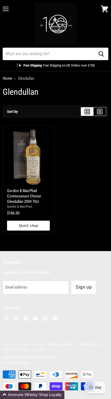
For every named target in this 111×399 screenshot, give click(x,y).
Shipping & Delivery (61, 344)
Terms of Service (30, 344)
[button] (32, 395)
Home (7, 78)
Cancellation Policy (16, 350)
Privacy (8, 344)
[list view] (99, 111)
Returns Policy (89, 344)
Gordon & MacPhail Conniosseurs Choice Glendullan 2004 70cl (24, 196)
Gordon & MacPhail (19, 207)
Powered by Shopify (16, 363)
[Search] (101, 54)
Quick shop (28, 226)
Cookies (40, 350)
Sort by (12, 111)
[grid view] (87, 111)
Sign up (84, 287)
